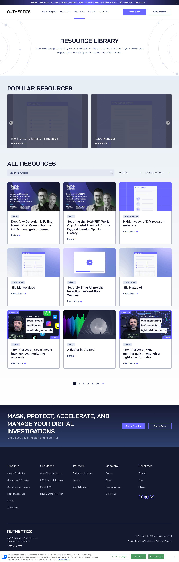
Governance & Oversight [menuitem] (18, 480)
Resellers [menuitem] (77, 480)
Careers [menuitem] (109, 473)
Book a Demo (159, 12)
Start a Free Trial (134, 426)
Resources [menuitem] (79, 11)
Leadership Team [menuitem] (113, 487)
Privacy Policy (64, 559)
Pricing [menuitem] (10, 500)
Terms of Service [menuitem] (164, 541)
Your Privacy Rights (119, 557)
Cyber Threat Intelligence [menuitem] (51, 473)
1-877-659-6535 (14, 546)
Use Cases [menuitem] (65, 11)
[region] (89, 556)
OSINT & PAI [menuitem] (46, 487)
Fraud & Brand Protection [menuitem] (51, 494)
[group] (47, 121)
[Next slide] (168, 123)
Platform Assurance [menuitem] (16, 494)
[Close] (175, 556)
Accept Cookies (156, 557)
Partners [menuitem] (91, 11)
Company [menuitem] (104, 11)
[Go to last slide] (11, 123)
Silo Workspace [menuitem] (49, 11)
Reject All (138, 557)
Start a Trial (134, 12)
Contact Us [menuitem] (111, 494)
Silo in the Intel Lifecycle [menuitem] (18, 487)
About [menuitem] (109, 480)
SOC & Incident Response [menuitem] (52, 480)
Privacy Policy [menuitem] (134, 541)
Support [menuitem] (142, 473)
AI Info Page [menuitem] (13, 507)
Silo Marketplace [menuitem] (80, 487)
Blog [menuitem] (141, 480)
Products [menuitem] (13, 465)
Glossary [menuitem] (143, 487)
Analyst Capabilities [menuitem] (16, 473)
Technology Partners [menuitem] (82, 473)
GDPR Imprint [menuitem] (148, 541)
